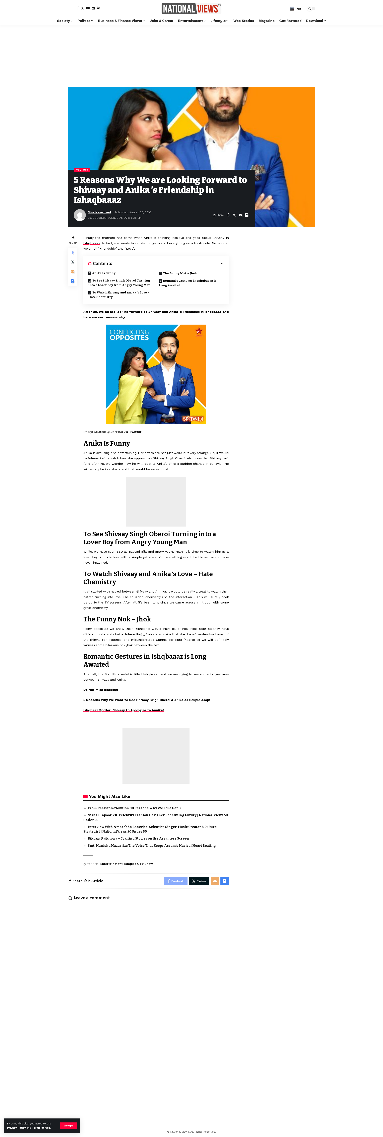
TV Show (146, 864)
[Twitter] (82, 8)
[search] (292, 9)
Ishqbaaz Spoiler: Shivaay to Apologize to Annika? (123, 710)
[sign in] (71, 8)
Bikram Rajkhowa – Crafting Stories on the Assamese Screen (138, 838)
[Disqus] (148, 956)
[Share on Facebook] (228, 215)
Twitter (135, 432)
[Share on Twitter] (234, 215)
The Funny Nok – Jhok (180, 273)
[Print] (246, 215)
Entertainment (111, 864)
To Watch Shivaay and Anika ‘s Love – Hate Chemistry (118, 295)
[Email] (240, 215)
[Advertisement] (191, 55)
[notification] (286, 9)
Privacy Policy (16, 1127)
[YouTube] (88, 8)
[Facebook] (78, 8)
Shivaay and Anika (163, 312)
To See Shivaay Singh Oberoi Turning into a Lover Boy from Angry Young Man (119, 283)
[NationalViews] (191, 8)
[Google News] (93, 8)
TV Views (81, 170)
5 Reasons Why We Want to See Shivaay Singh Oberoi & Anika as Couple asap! (146, 700)
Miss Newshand (99, 212)
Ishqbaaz (131, 864)
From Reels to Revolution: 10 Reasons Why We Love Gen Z (135, 808)
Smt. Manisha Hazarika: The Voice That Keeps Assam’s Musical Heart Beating (152, 846)
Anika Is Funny (103, 273)
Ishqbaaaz (91, 243)
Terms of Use (41, 1127)
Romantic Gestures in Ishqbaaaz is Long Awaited (187, 283)
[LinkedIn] (98, 8)
